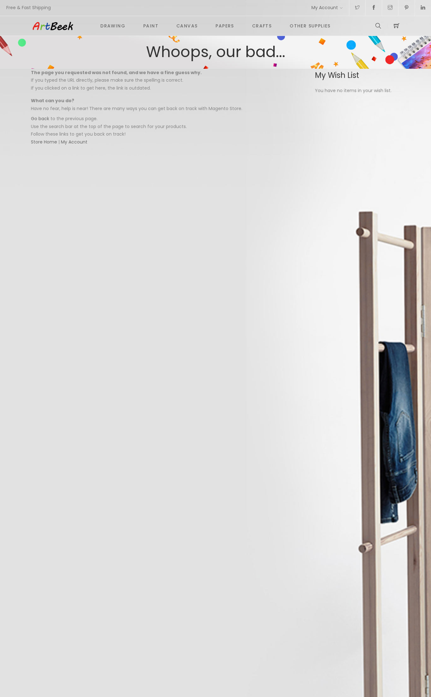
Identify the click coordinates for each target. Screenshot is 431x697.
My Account (324, 7)
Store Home (44, 142)
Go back (40, 118)
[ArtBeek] (62, 26)
